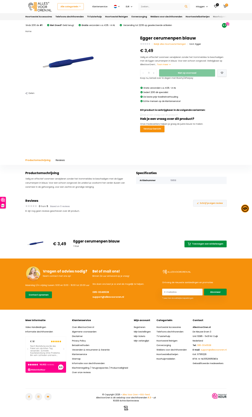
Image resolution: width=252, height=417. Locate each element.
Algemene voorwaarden (84, 331)
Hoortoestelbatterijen (198, 16)
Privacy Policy (79, 340)
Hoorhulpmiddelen (223, 16)
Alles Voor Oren (130, 394)
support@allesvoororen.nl (108, 297)
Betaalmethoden (80, 345)
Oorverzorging (139, 16)
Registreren (139, 327)
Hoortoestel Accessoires (38, 16)
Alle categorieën (69, 6)
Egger (198, 44)
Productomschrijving (37, 160)
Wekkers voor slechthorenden (166, 16)
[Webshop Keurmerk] (219, 396)
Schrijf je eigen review (211, 203)
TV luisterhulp (94, 16)
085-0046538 (100, 292)
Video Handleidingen (35, 327)
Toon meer (163, 64)
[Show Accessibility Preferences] (245, 209)
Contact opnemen (39, 294)
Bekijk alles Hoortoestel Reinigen (170, 44)
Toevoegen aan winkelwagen (207, 243)
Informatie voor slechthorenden (88, 363)
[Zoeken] (186, 6)
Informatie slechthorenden (39, 331)
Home (28, 31)
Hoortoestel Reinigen (116, 16)
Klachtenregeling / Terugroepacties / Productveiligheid (100, 367)
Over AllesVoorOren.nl (83, 327)
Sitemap (76, 358)
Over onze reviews (81, 372)
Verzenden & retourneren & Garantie (91, 349)
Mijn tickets (139, 336)
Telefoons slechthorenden (69, 16)
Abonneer (215, 292)
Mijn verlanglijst (141, 340)
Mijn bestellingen (142, 331)
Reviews (60, 160)
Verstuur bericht (152, 128)
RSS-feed (145, 394)
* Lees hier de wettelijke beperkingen (177, 298)
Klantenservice (99, 6)
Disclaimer (77, 336)
